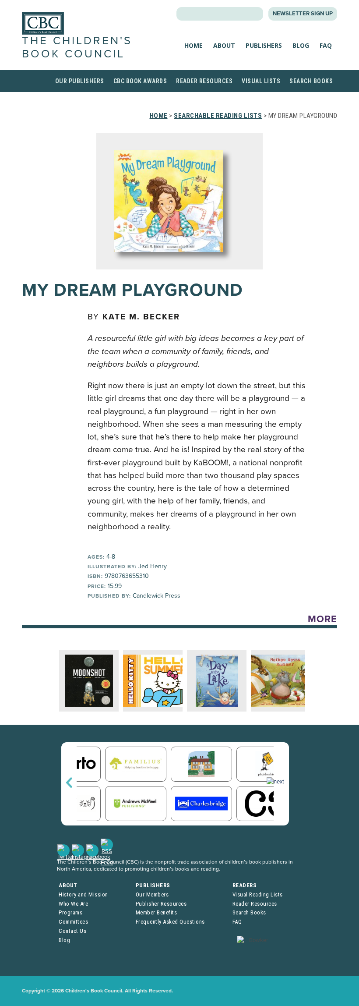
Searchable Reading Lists (218, 116)
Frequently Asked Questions (170, 921)
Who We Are (73, 903)
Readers (244, 885)
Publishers (264, 45)
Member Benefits (156, 912)
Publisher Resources (161, 903)
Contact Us (72, 931)
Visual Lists (261, 81)
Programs (70, 912)
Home (193, 45)
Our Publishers (79, 81)
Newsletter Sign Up (303, 13)
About (224, 45)
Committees (73, 921)
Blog (300, 45)
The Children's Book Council (77, 47)
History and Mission (83, 894)
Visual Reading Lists (257, 894)
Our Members (152, 894)
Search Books (311, 81)
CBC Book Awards (140, 81)
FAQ (326, 45)
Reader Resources (204, 81)
